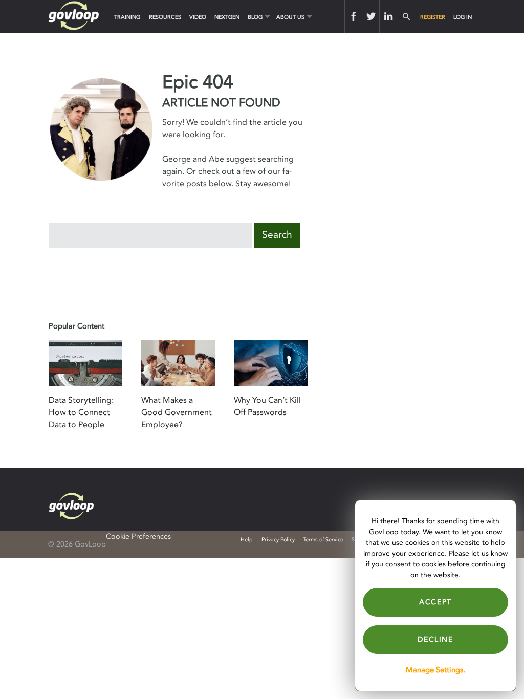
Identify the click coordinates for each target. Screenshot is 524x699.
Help (247, 539)
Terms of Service (323, 539)
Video (197, 17)
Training (127, 17)
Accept (435, 602)
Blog (255, 17)
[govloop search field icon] (406, 16)
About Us (290, 17)
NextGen (226, 17)
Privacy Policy (278, 539)
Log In (462, 17)
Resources (165, 17)
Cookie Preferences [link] (138, 536)
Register (432, 17)
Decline (435, 639)
